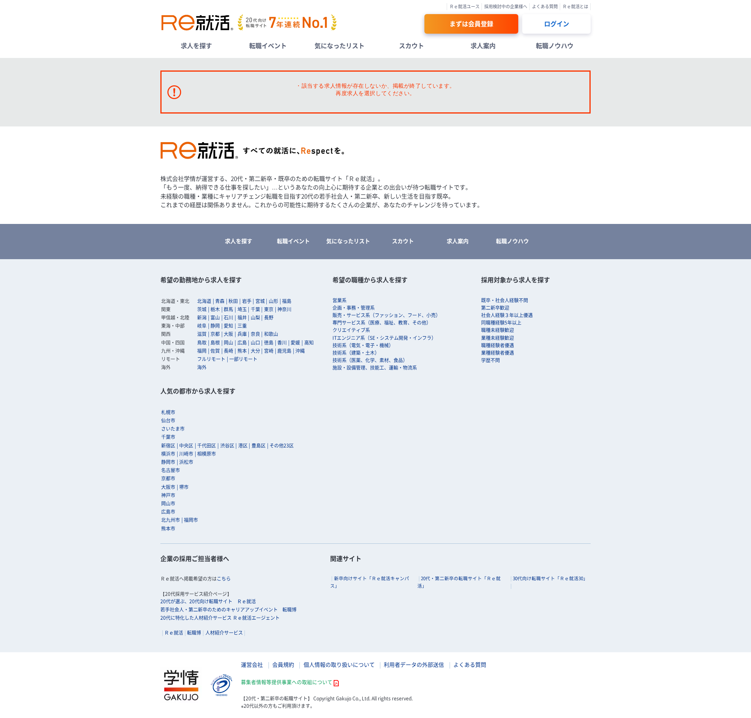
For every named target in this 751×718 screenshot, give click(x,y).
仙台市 (168, 420)
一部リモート (243, 359)
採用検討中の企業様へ (505, 6)
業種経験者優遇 (497, 352)
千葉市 (168, 436)
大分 (255, 350)
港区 (243, 445)
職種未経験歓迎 (497, 330)
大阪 (228, 333)
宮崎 (268, 350)
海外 (202, 367)
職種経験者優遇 (497, 345)
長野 (268, 317)
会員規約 (283, 664)
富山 (215, 317)
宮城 (260, 301)
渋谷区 (227, 445)
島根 (215, 342)
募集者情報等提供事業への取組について (286, 682)
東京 (268, 309)
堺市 (184, 487)
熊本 (242, 350)
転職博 (194, 632)
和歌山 (271, 333)
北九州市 (170, 519)
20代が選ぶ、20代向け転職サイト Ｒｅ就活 (208, 601)
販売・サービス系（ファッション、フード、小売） (386, 315)
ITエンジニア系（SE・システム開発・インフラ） (384, 337)
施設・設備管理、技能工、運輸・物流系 (374, 367)
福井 (242, 317)
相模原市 (206, 453)
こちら (224, 578)
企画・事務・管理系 (353, 307)
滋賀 (202, 333)
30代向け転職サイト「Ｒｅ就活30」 (550, 578)
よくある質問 (545, 6)
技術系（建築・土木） (355, 352)
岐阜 (202, 325)
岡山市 (168, 503)
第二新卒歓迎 (495, 307)
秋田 (233, 301)
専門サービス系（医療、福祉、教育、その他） (381, 322)
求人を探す (196, 45)
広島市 (168, 511)
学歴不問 (490, 360)
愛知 (228, 325)
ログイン (556, 23)
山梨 (255, 317)
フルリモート (211, 359)
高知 (309, 342)
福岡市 (191, 519)
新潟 (202, 317)
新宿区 (168, 445)
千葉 (255, 309)
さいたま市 (173, 428)
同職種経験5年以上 (501, 322)
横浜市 (168, 453)
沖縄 (300, 350)
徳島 (268, 342)
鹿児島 (284, 350)
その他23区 (281, 445)
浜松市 (186, 461)
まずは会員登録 (471, 23)
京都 (215, 333)
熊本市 (168, 528)
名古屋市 (170, 470)
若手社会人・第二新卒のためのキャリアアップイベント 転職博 (228, 609)
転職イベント (268, 45)
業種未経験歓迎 (497, 337)
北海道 (204, 301)
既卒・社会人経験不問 (504, 300)
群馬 (228, 309)
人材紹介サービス (224, 632)
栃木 (215, 309)
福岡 (202, 350)
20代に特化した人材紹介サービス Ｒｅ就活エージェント (220, 617)
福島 (286, 301)
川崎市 (186, 453)
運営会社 (252, 664)
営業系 (339, 300)
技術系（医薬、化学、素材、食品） (370, 360)
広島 (242, 342)
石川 (228, 317)
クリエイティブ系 (351, 330)
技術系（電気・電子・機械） (362, 345)
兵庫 (242, 333)
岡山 (228, 342)
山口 (255, 342)
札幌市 (168, 412)
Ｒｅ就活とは (575, 6)
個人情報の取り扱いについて (339, 664)
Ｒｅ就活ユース (464, 6)
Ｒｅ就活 (173, 632)
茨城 (202, 309)
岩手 (247, 301)
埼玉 (242, 309)
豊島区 (259, 445)
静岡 (215, 325)
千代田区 (206, 445)
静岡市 (168, 461)
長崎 (228, 350)
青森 (220, 301)
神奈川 (284, 309)
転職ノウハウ (554, 45)
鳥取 (202, 342)
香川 (282, 342)
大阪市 (168, 487)
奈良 (255, 333)
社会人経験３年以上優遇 (507, 315)
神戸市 (168, 495)
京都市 (168, 478)
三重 (242, 325)
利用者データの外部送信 (414, 664)
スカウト (411, 45)
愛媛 (295, 342)
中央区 (186, 445)
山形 (273, 301)
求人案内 (483, 45)
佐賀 (215, 350)
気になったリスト (339, 45)
